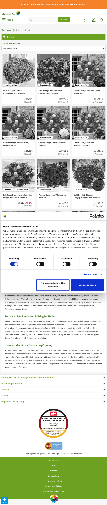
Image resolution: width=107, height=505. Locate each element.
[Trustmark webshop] (54, 446)
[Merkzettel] (84, 20)
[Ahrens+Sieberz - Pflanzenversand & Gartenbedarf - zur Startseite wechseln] (11, 13)
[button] (4, 500)
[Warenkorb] (100, 20)
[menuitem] (7, 20)
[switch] (40, 264)
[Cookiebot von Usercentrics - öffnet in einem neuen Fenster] (91, 216)
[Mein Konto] (92, 20)
